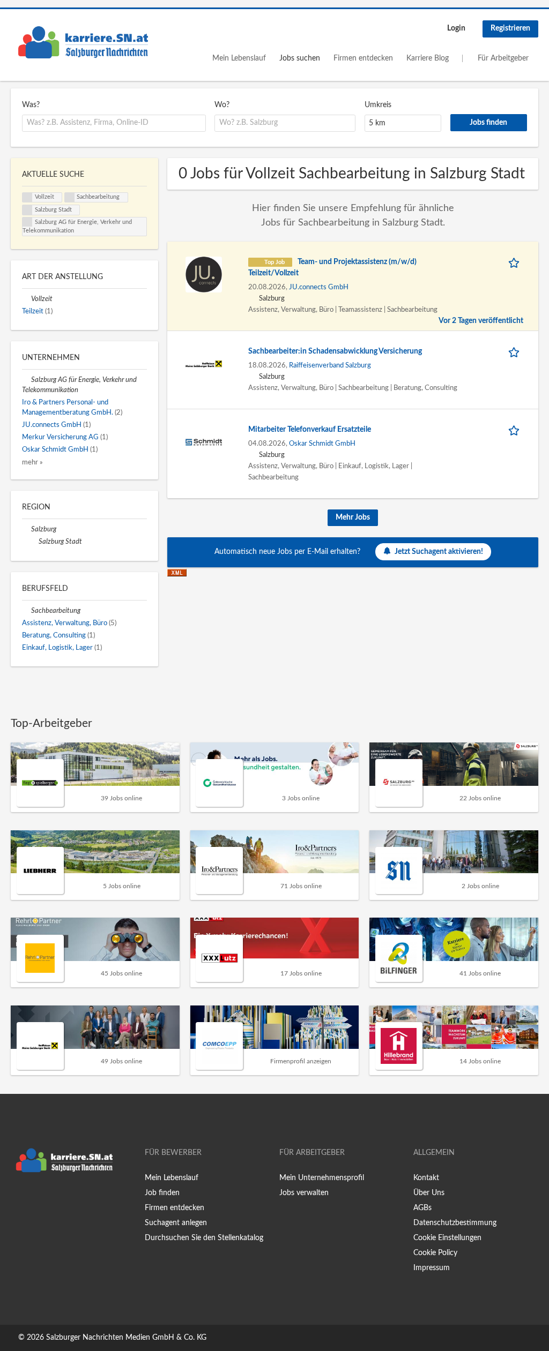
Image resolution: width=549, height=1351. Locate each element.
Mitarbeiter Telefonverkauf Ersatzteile (309, 429)
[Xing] (36, 1199)
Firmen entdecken (363, 58)
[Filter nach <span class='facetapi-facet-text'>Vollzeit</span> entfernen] (27, 197)
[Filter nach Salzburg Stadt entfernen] (34, 541)
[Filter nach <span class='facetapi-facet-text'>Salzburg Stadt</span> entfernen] (27, 210)
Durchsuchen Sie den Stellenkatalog (204, 1238)
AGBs (422, 1208)
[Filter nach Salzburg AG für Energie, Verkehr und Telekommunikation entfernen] (26, 380)
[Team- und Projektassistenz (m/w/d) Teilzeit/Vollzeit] (204, 274)
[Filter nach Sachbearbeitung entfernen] (26, 610)
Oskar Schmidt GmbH (322, 443)
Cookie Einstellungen (447, 1238)
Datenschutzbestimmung (454, 1223)
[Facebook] (18, 1199)
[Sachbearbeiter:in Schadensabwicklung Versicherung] (204, 363)
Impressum (431, 1268)
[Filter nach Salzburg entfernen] (26, 529)
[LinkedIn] (52, 1199)
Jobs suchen (299, 58)
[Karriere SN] (83, 42)
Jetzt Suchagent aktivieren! (439, 552)
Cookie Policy (435, 1253)
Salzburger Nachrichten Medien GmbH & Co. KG (126, 1337)
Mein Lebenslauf (239, 58)
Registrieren (510, 28)
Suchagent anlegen (176, 1223)
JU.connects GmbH (318, 287)
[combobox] (114, 123)
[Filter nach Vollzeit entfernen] (26, 299)
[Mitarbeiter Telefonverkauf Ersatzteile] (204, 442)
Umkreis (378, 105)
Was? (31, 105)
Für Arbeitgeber (503, 58)
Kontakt (426, 1178)
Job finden (162, 1193)
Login (456, 28)
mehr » (32, 462)
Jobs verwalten (304, 1193)
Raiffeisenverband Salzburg (330, 365)
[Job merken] (515, 262)
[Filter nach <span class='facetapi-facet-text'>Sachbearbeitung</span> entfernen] (70, 197)
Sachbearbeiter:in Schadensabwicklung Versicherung (335, 351)
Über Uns (428, 1193)
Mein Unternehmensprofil (321, 1178)
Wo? (221, 105)
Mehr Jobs (353, 517)
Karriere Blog (427, 58)
